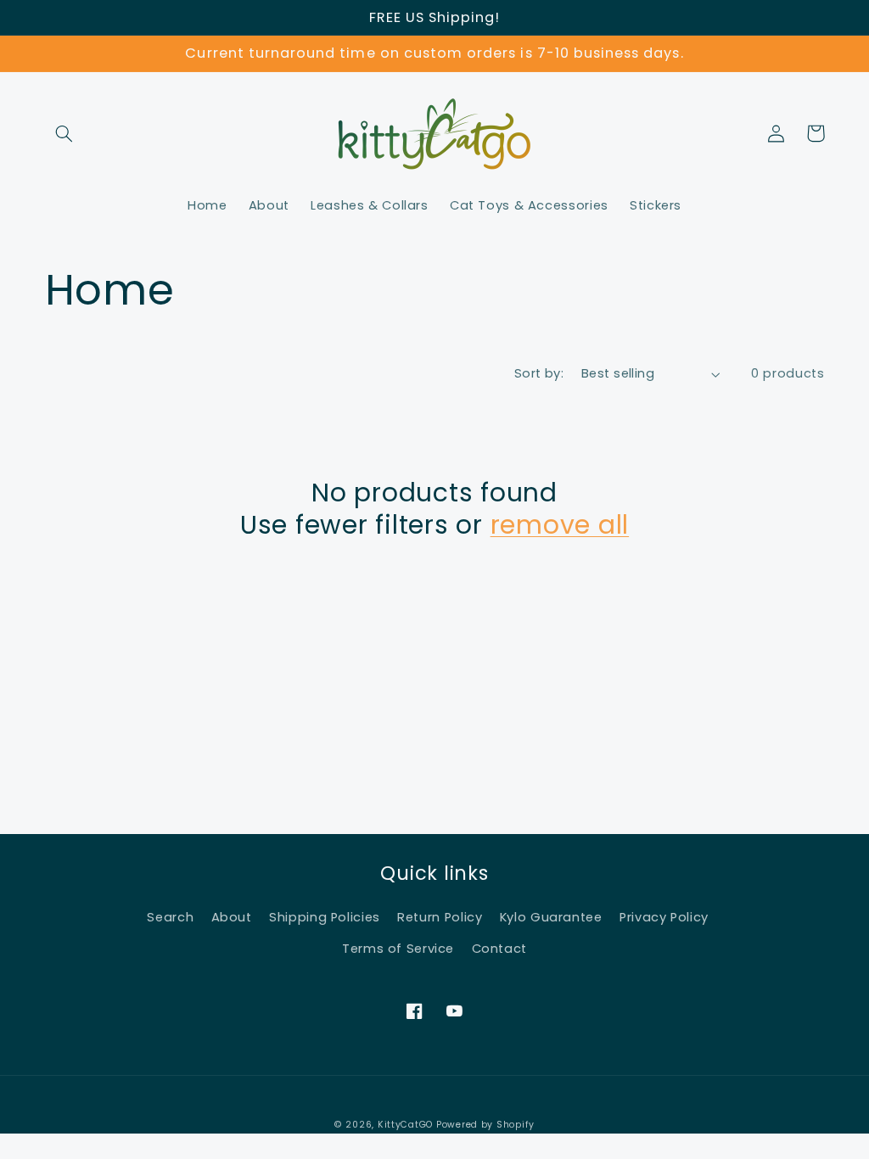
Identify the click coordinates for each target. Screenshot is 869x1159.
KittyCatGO (405, 1124)
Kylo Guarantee (551, 917)
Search (170, 917)
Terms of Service (398, 948)
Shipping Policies (324, 917)
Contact (499, 948)
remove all (560, 525)
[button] (64, 133)
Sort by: (538, 373)
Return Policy (439, 917)
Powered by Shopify (485, 1124)
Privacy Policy (664, 917)
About (231, 917)
